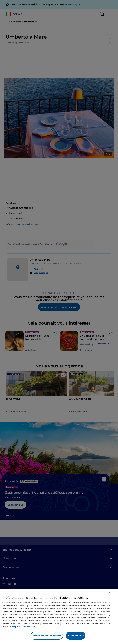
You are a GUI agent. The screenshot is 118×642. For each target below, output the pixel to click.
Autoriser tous (75, 635)
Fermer (112, 593)
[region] (59, 615)
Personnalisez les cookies (46, 635)
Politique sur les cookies (22, 626)
